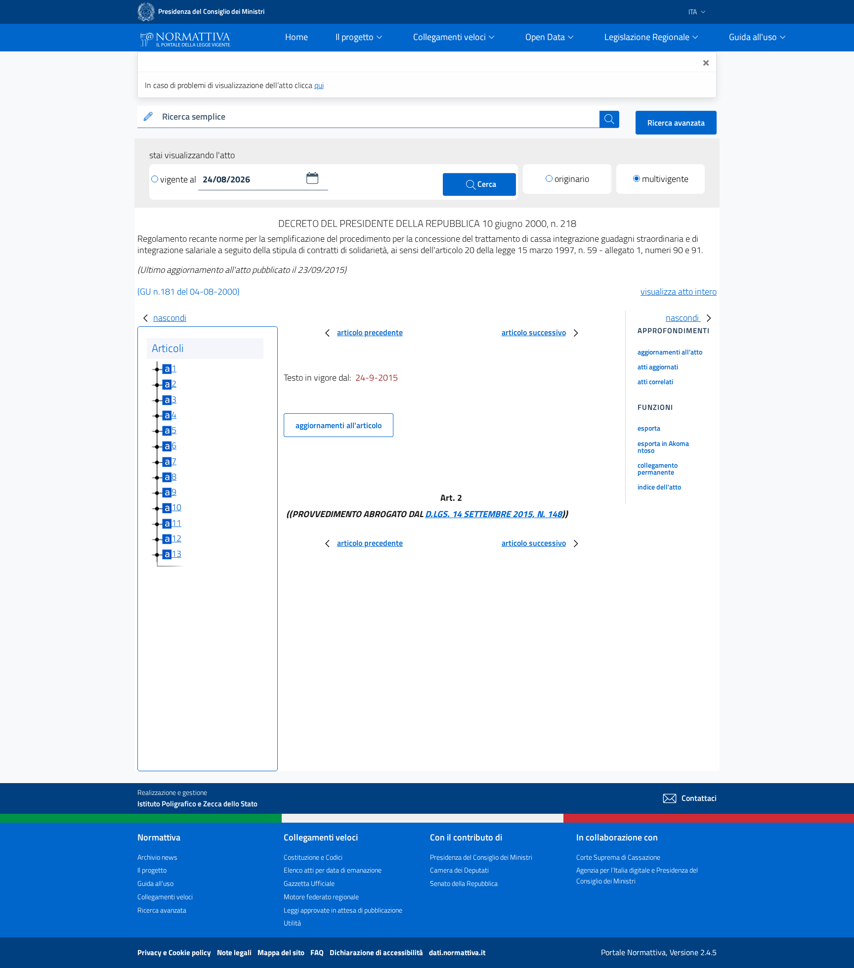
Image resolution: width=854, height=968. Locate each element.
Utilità (292, 923)
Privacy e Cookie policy (175, 952)
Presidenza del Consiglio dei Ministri (481, 857)
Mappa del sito (281, 952)
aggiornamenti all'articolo (339, 425)
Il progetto (152, 870)
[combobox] (378, 117)
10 (176, 507)
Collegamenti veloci (165, 896)
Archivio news (157, 857)
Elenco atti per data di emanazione (333, 870)
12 (176, 538)
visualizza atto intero (678, 291)
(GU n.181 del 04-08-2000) (188, 291)
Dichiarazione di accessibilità (377, 952)
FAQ (317, 952)
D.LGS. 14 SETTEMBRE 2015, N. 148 (493, 514)
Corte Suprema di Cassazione (618, 857)
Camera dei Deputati (459, 870)
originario (572, 178)
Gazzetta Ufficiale (309, 883)
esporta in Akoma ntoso (663, 446)
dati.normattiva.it (457, 952)
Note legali (235, 952)
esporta (649, 428)
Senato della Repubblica (464, 883)
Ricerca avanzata (676, 123)
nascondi (169, 317)
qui (319, 85)
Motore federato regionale (321, 896)
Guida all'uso (155, 883)
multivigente (665, 178)
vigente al (179, 179)
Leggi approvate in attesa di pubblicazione (343, 910)
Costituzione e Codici (313, 857)
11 (176, 522)
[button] (312, 178)
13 (176, 553)
